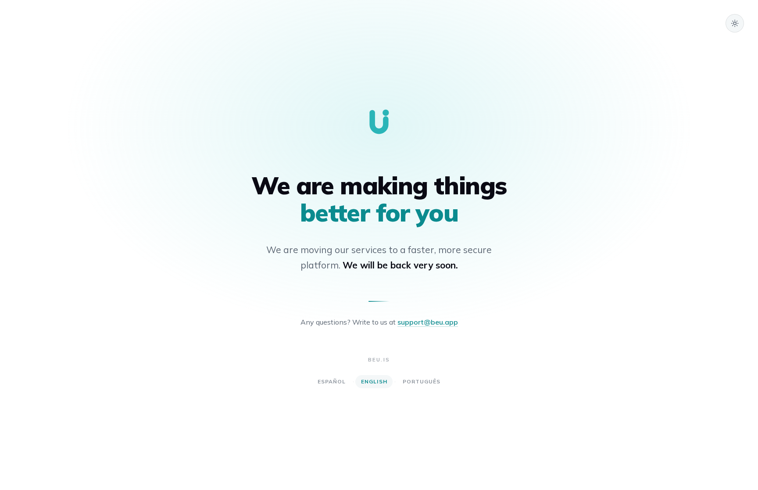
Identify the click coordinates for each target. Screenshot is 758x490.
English (374, 381)
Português (422, 381)
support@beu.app (427, 322)
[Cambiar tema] (735, 23)
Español (332, 381)
